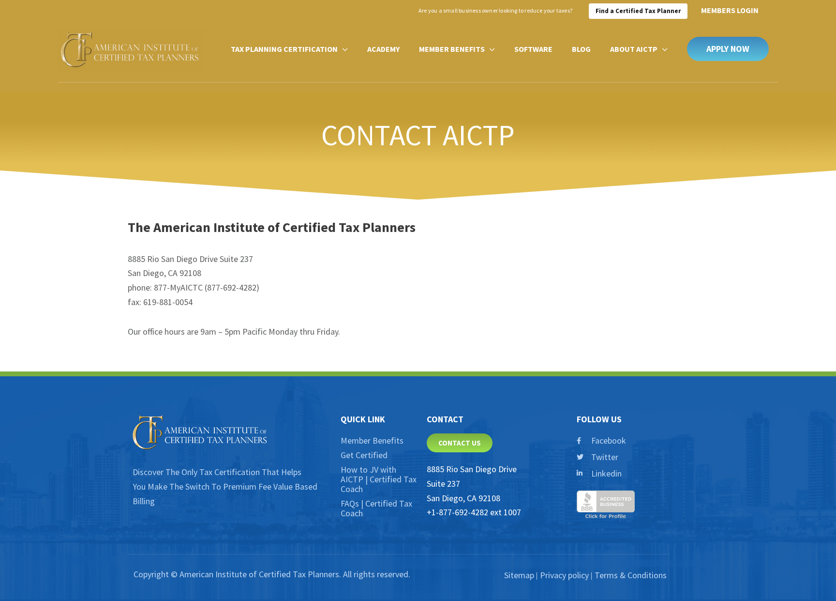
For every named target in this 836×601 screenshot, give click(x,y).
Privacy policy (564, 575)
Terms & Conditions (631, 575)
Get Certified (364, 455)
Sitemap (519, 575)
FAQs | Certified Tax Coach (376, 508)
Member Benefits (372, 440)
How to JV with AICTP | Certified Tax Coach (379, 479)
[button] (728, 49)
